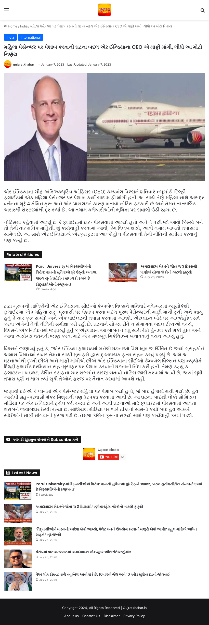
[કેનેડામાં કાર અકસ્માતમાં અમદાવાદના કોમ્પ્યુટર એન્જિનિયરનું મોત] (18, 558)
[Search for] (202, 12)
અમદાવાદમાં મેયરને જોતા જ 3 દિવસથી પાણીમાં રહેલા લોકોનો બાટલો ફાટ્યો (89, 506)
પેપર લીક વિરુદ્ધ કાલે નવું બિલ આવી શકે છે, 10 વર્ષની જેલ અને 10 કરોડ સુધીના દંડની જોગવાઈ (103, 574)
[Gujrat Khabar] (104, 10)
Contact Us (91, 616)
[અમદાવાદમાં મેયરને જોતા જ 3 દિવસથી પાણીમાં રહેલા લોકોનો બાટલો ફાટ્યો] (123, 272)
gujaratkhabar (23, 64)
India (24, 26)
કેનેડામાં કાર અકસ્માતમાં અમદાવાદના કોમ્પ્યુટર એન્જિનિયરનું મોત (83, 551)
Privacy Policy (134, 616)
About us (71, 616)
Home (12, 26)
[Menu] (6, 12)
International (31, 37)
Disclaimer (112, 616)
